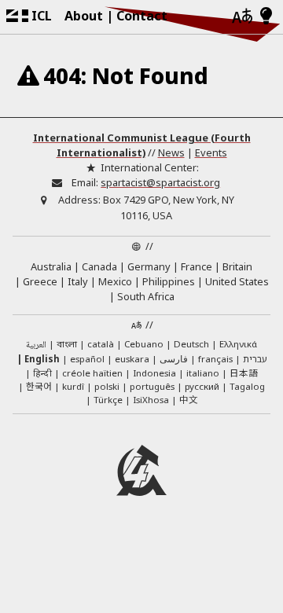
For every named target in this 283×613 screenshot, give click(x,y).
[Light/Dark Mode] (266, 16)
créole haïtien (92, 373)
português (152, 386)
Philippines (168, 281)
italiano (202, 373)
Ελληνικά (238, 344)
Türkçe (108, 400)
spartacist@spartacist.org (160, 182)
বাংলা (67, 345)
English (42, 359)
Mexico (115, 281)
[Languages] (242, 17)
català (100, 344)
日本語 (244, 372)
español (87, 359)
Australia (51, 266)
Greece (40, 281)
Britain (237, 266)
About (83, 15)
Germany (149, 266)
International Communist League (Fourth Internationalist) (142, 145)
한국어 (39, 386)
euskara (132, 359)
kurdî (73, 386)
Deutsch (191, 344)
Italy (78, 281)
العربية (36, 345)
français (215, 359)
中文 (188, 399)
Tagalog (247, 386)
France (196, 266)
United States (237, 281)
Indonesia (154, 373)
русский (202, 386)
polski (106, 386)
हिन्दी (42, 373)
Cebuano (144, 344)
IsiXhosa (151, 400)
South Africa (146, 296)
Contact (141, 15)
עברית (255, 359)
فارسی (174, 359)
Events (211, 152)
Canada (99, 266)
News (171, 152)
